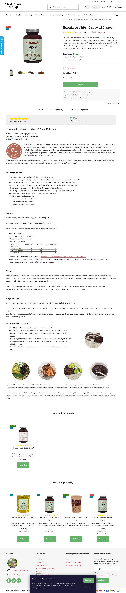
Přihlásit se (101, 580)
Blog (111, 1)
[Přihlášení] (103, 6)
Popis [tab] (40, 109)
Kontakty (39, 559)
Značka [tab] (79, 109)
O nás (67, 559)
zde (48, 588)
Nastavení (87, 587)
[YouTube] (18, 580)
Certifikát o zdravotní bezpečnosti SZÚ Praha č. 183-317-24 (63, 257)
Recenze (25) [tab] (57, 109)
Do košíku (80, 85)
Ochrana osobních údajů (73, 566)
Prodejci (119, 1)
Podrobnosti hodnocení (82, 32)
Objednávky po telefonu (73, 562)
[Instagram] (13, 580)
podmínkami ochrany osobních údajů (105, 575)
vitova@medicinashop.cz (20, 570)
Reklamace (40, 572)
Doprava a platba (42, 566)
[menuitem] (9, 15)
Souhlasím (89, 580)
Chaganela (101, 32)
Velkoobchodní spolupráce (45, 569)
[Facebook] (8, 580)
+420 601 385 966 (18, 575)
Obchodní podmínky (43, 575)
